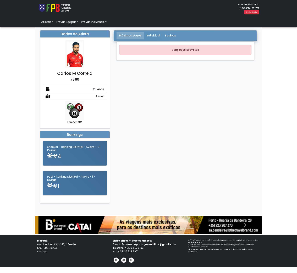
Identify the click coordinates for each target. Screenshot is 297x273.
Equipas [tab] (170, 35)
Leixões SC (74, 122)
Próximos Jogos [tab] (130, 35)
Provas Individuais (92, 22)
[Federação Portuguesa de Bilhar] (55, 7)
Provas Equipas (66, 22)
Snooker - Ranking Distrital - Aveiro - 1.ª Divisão (73, 148)
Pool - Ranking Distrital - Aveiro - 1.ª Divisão (71, 178)
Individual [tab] (153, 35)
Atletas (46, 22)
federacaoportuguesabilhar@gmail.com (149, 244)
